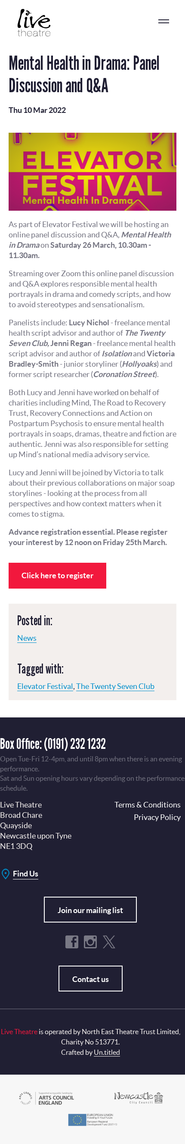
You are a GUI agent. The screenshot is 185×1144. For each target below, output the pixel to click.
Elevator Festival (45, 686)
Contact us (90, 979)
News (27, 637)
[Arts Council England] (46, 1097)
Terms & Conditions (147, 804)
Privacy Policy (157, 817)
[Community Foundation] (138, 1097)
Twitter (108, 941)
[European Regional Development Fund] (92, 1118)
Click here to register (57, 575)
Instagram (90, 941)
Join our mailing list (90, 910)
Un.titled (107, 1052)
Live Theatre (38, 23)
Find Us (25, 873)
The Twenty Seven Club (115, 686)
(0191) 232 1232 (75, 743)
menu (163, 21)
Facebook (71, 941)
